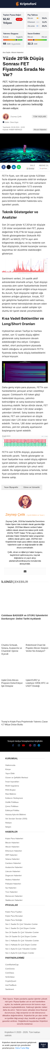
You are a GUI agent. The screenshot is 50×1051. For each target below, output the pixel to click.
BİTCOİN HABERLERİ (13, 27)
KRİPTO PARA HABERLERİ (15, 22)
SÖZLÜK (7, 43)
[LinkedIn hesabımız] (34, 1047)
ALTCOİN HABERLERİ (13, 33)
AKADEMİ (8, 38)
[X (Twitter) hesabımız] (10, 1047)
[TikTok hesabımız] (25, 1047)
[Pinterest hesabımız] (30, 1047)
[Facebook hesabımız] (5, 1047)
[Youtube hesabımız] (20, 1047)
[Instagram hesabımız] (15, 1047)
